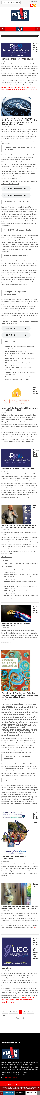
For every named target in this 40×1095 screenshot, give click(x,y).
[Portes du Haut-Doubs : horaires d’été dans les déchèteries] (16, 458)
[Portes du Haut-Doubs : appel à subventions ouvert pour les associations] (16, 833)
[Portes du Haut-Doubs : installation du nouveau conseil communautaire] (16, 613)
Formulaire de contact (10, 1078)
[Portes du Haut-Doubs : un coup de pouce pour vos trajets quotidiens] (16, 951)
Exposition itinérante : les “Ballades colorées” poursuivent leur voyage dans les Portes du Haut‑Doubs (19, 695)
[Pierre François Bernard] (16, 514)
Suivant (30, 1012)
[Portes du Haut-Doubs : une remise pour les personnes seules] (16, 49)
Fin (4, 1015)
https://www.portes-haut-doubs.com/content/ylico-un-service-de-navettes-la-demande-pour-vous (18, 1000)
